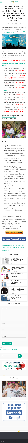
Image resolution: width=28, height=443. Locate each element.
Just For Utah (11, 249)
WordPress (25, 441)
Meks (15, 441)
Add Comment (17, 23)
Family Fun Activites (18, 245)
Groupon (22, 247)
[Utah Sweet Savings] (14, 1)
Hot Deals (4, 249)
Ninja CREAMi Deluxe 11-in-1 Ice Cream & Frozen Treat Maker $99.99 (17, 275)
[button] (24, 36)
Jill (11, 397)
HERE (5, 90)
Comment (4, 308)
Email (3, 329)
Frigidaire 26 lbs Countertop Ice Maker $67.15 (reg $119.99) (17, 297)
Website (4, 336)
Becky (16, 397)
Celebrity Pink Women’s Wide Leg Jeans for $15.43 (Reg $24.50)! (17, 282)
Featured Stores (14, 247)
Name (4, 323)
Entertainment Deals (7, 245)
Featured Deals (5, 247)
